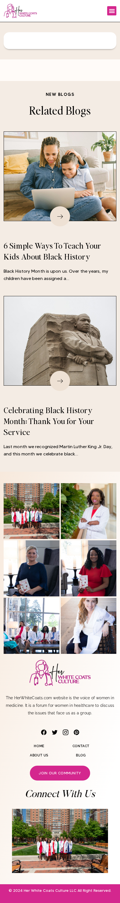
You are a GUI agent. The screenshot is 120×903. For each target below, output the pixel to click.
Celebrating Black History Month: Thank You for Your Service (49, 421)
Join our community (60, 773)
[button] (111, 10)
